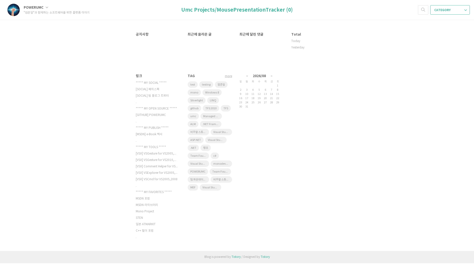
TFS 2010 (211, 108)
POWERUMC (34, 7)
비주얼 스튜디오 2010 (199, 132)
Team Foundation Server (199, 155)
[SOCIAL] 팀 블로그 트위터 (152, 95)
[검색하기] (423, 9)
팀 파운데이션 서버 (199, 179)
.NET (193, 148)
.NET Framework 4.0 (212, 124)
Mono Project (145, 211)
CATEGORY (442, 10)
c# (214, 155)
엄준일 (221, 84)
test (192, 84)
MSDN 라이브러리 (147, 205)
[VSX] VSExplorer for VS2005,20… (157, 173)
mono (194, 92)
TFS (225, 108)
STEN (139, 218)
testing (206, 84)
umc (193, 116)
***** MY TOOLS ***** (151, 147)
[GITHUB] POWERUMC (151, 115)
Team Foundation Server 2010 (221, 171)
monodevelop (222, 163)
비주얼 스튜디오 (222, 179)
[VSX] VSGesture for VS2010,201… (157, 160)
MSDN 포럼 (143, 198)
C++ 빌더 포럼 (145, 230)
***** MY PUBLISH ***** (152, 128)
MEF (193, 187)
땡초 (205, 148)
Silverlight (196, 100)
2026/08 (259, 76)
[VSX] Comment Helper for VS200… (157, 166)
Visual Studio (210, 187)
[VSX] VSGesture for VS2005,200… (157, 153)
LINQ (213, 100)
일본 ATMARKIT (146, 224)
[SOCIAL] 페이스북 (147, 89)
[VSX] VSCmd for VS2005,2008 (157, 179)
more (228, 76)
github (194, 108)
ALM (193, 124)
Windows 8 (212, 92)
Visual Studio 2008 (217, 140)
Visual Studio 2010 (222, 132)
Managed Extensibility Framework (212, 116)
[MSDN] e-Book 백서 (149, 134)
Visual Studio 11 (199, 163)
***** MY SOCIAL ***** (151, 83)
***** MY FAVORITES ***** (154, 192)
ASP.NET (195, 140)
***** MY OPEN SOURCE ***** (156, 108)
